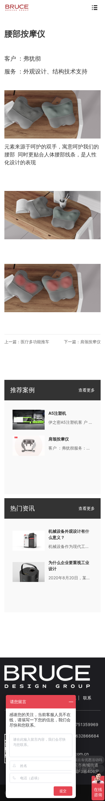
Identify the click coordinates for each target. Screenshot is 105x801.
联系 (87, 697)
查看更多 (86, 389)
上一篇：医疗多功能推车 (26, 341)
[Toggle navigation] (94, 7)
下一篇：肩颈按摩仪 (82, 341)
